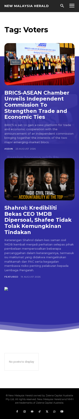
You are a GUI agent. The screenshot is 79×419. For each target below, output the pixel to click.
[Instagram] (24, 411)
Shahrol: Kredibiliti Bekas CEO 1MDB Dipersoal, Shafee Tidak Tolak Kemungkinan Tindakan (38, 220)
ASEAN (8, 148)
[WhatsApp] (54, 411)
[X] (47, 411)
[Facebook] (17, 411)
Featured (11, 276)
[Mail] (32, 411)
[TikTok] (39, 411)
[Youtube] (62, 411)
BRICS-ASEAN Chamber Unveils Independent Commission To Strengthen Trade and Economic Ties (36, 105)
